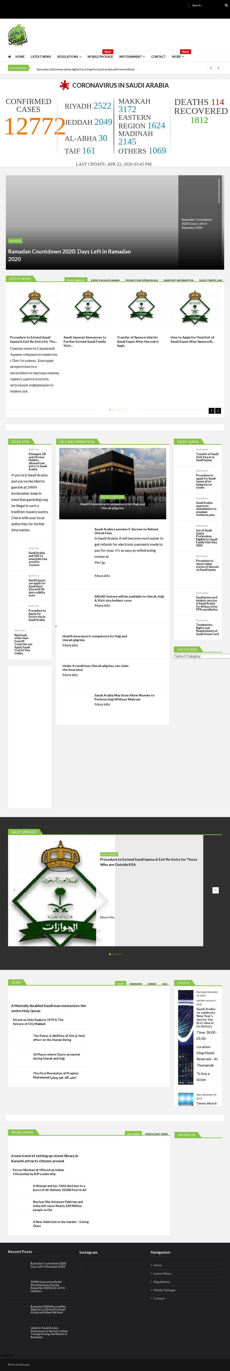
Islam (120, 983)
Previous (212, 411)
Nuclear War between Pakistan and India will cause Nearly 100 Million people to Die (58, 1206)
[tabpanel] (35, 343)
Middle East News (156, 1134)
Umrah (152, 983)
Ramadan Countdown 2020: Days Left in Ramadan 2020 (69, 255)
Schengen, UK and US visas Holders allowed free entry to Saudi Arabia (38, 462)
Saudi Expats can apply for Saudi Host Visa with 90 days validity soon (37, 588)
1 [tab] (109, 411)
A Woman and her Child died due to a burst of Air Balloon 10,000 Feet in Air (60, 1188)
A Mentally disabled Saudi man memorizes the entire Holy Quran (48, 1008)
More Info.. (107, 917)
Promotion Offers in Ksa (142, 280)
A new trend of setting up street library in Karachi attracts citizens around (44, 1158)
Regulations (67, 56)
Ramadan (15, 241)
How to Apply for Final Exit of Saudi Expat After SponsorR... (192, 339)
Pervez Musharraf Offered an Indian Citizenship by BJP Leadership (38, 1172)
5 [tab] (121, 411)
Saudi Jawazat (76, 280)
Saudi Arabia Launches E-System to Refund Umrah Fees (126, 531)
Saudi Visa (34, 449)
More (176, 56)
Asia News (133, 1134)
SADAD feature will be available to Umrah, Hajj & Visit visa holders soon (129, 598)
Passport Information (179, 280)
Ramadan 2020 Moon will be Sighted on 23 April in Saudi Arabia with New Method (85, 69)
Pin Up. (100, 562)
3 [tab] (115, 411)
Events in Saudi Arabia (105, 280)
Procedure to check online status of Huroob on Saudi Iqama (207, 565)
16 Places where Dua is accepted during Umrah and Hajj (56, 1056)
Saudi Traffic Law (210, 280)
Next (218, 411)
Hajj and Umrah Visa (112, 497)
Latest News (41, 56)
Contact (158, 56)
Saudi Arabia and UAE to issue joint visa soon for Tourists (38, 559)
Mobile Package (100, 56)
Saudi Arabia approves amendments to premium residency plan (206, 508)
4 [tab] (118, 411)
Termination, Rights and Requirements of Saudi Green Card (207, 629)
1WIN (32, 487)
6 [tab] (124, 411)
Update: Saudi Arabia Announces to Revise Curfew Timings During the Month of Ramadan (49, 1333)
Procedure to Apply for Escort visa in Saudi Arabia (37, 615)
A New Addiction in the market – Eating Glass (61, 1224)
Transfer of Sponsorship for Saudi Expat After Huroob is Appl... (138, 341)
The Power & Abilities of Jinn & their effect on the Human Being (59, 1038)
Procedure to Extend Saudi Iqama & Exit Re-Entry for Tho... (33, 339)
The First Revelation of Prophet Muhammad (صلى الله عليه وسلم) (55, 1075)
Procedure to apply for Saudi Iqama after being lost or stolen (206, 481)
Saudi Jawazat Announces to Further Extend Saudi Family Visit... (85, 341)
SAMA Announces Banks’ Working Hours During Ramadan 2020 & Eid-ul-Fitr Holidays (48, 1286)
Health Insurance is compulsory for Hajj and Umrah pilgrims (112, 506)
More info (102, 575)
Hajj (164, 983)
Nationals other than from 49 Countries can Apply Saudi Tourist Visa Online (23, 644)
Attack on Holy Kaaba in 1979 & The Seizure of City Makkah (38, 1022)
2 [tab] (112, 411)
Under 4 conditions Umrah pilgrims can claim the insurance (95, 668)
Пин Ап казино (24, 360)
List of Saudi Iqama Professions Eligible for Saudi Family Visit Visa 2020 (206, 538)
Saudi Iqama (202, 449)
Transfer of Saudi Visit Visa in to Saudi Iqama (207, 457)
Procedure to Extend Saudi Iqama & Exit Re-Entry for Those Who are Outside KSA (148, 862)
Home (19, 56)
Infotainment (130, 56)
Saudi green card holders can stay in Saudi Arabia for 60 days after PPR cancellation (207, 603)
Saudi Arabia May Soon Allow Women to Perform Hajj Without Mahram (125, 697)
